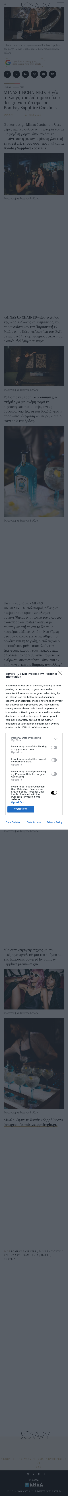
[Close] (60, 674)
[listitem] (34, 739)
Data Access (34, 822)
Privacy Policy (54, 822)
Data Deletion (13, 822)
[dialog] (34, 748)
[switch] (54, 747)
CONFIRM (20, 809)
